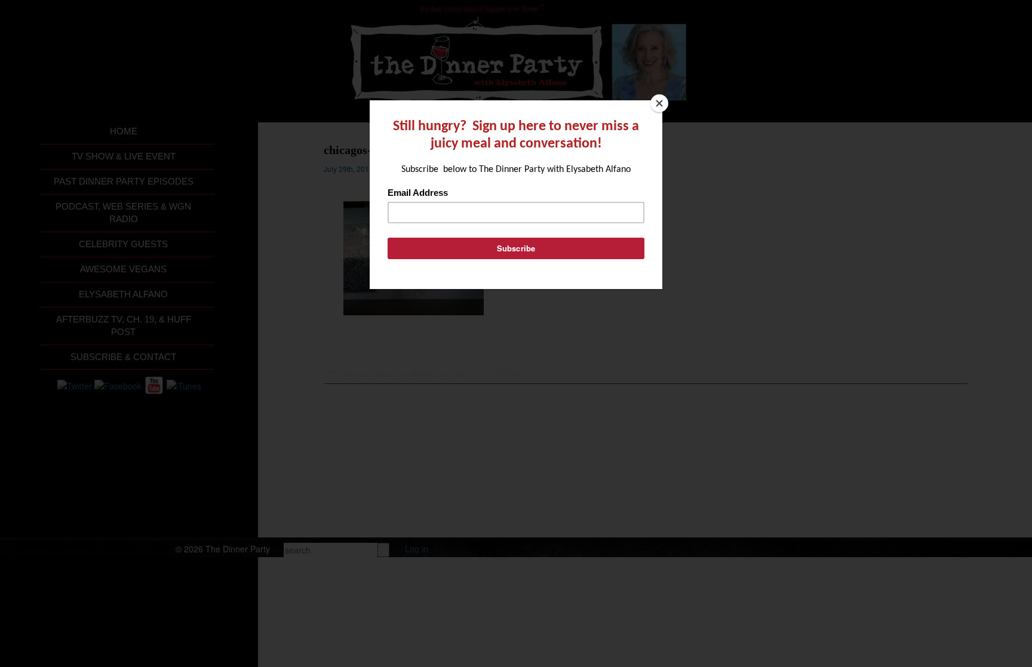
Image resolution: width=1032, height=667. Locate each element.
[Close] (659, 103)
